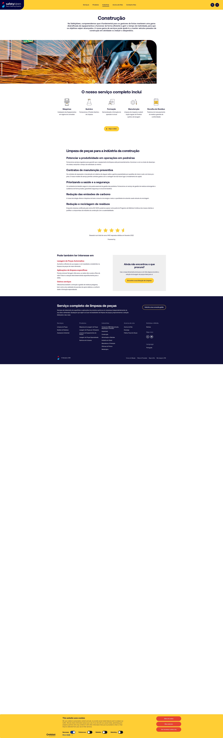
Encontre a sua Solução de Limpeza (139, 280)
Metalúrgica (105, 349)
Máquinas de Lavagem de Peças (88, 327)
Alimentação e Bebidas (108, 337)
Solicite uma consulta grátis (154, 307)
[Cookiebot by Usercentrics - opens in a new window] (51, 735)
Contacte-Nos (131, 5)
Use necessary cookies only (168, 729)
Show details (66, 735)
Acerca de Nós (118, 5)
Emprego (126, 330)
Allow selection (169, 724)
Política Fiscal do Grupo (130, 333)
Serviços (86, 5)
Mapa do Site (152, 358)
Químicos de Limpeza (85, 340)
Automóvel (105, 331)
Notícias (148, 327)
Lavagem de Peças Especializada (88, 337)
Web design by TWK (161, 358)
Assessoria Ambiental (63, 333)
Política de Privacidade (142, 358)
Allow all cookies (168, 718)
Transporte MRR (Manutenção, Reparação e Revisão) (110, 327)
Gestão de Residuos (62, 330)
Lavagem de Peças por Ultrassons (89, 330)
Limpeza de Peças (62, 327)
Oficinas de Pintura (107, 346)
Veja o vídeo (113, 129)
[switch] (89, 732)
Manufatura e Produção (108, 343)
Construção (105, 334)
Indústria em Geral (107, 340)
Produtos (96, 5)
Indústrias (105, 5)
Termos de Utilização (130, 358)
